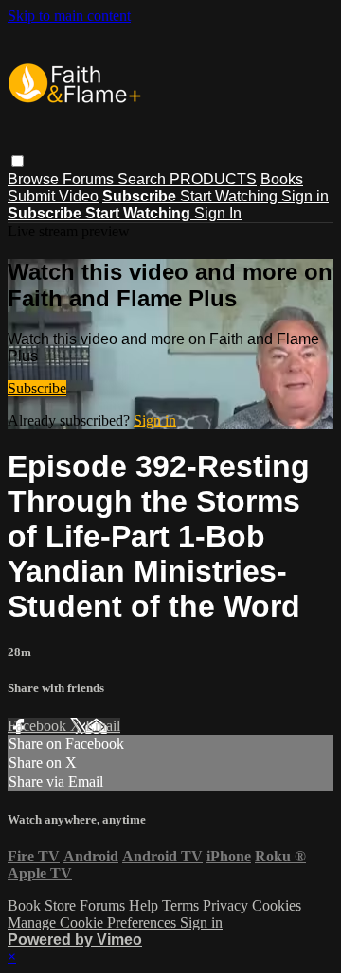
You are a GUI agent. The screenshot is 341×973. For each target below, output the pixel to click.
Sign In (218, 213)
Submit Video (53, 196)
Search (143, 179)
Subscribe (37, 388)
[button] (17, 161)
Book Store (42, 905)
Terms (182, 905)
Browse (35, 179)
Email (102, 726)
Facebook (39, 726)
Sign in (305, 196)
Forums (90, 179)
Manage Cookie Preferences (94, 922)
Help (145, 905)
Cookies (276, 905)
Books (281, 179)
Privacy (227, 905)
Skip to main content (69, 16)
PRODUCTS (213, 179)
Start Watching (230, 196)
